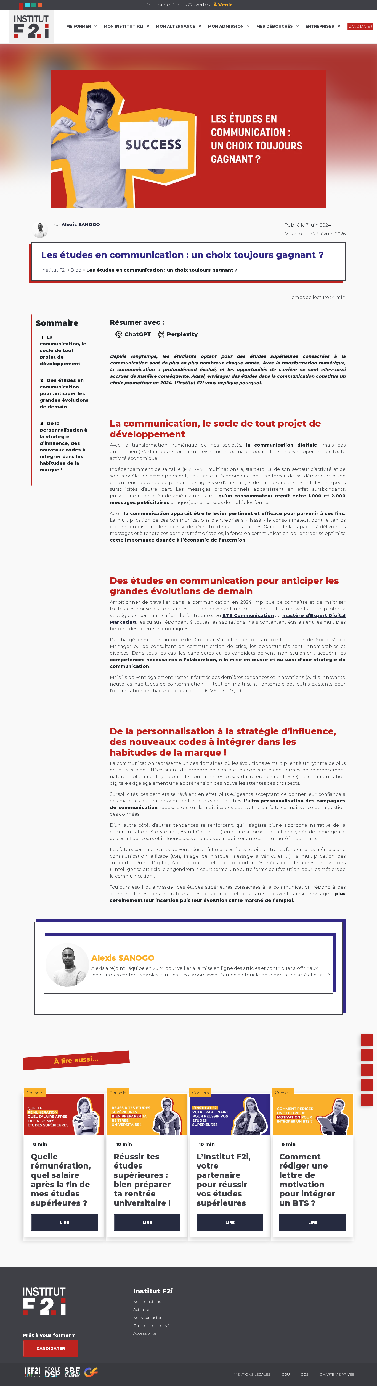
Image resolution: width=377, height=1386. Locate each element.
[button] (367, 1055)
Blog (76, 270)
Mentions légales (252, 1374)
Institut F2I (53, 270)
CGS (305, 1374)
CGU (286, 1374)
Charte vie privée (337, 1374)
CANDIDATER (360, 26)
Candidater (50, 1348)
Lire (64, 1222)
